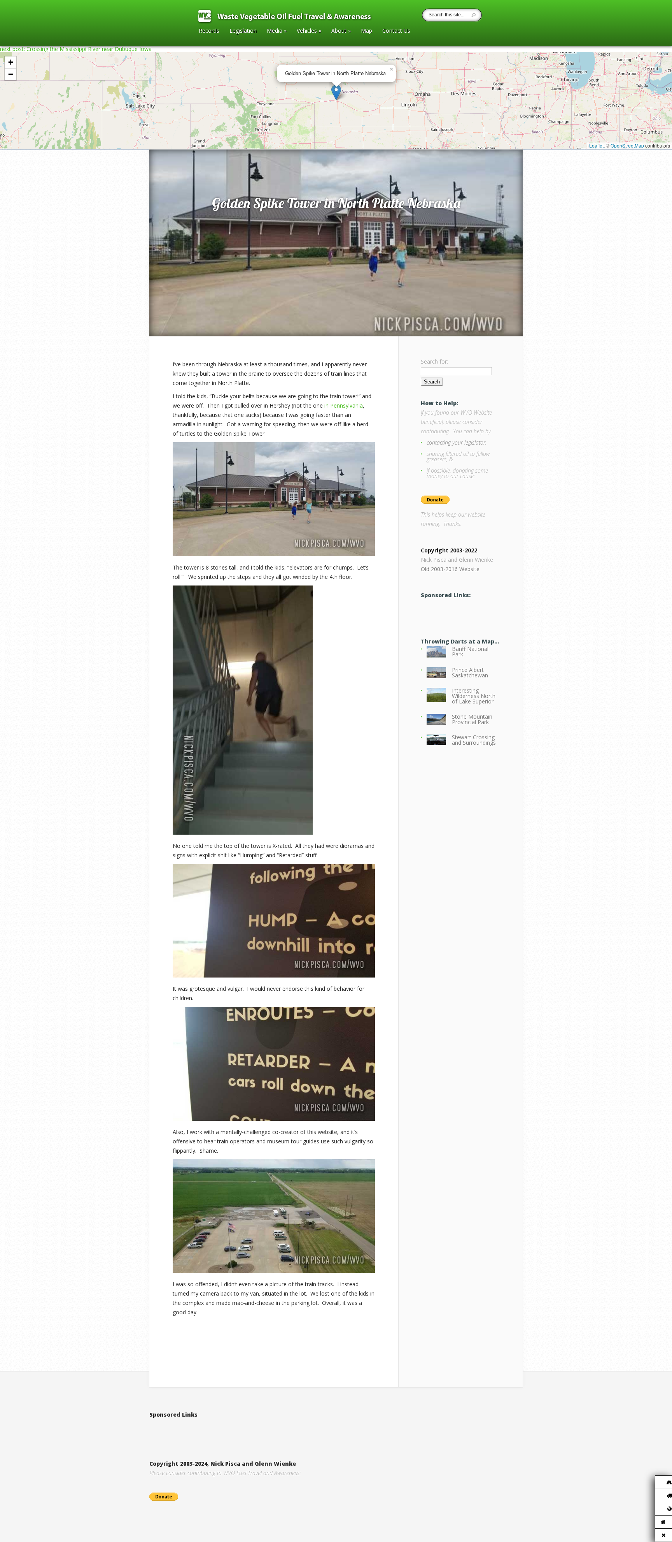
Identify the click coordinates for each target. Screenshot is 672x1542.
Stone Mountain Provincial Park (472, 719)
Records (209, 31)
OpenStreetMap (627, 145)
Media (277, 31)
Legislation (243, 31)
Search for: (434, 361)
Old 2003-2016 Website (450, 569)
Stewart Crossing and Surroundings (474, 739)
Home (165, 141)
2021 (182, 141)
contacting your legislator (456, 442)
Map (366, 31)
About (341, 31)
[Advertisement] (240, 1431)
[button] (336, 92)
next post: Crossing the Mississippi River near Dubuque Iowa (76, 49)
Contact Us (396, 31)
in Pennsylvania (343, 405)
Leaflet (596, 145)
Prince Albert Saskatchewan (470, 672)
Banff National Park (470, 651)
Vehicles (309, 31)
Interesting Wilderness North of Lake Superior (473, 696)
